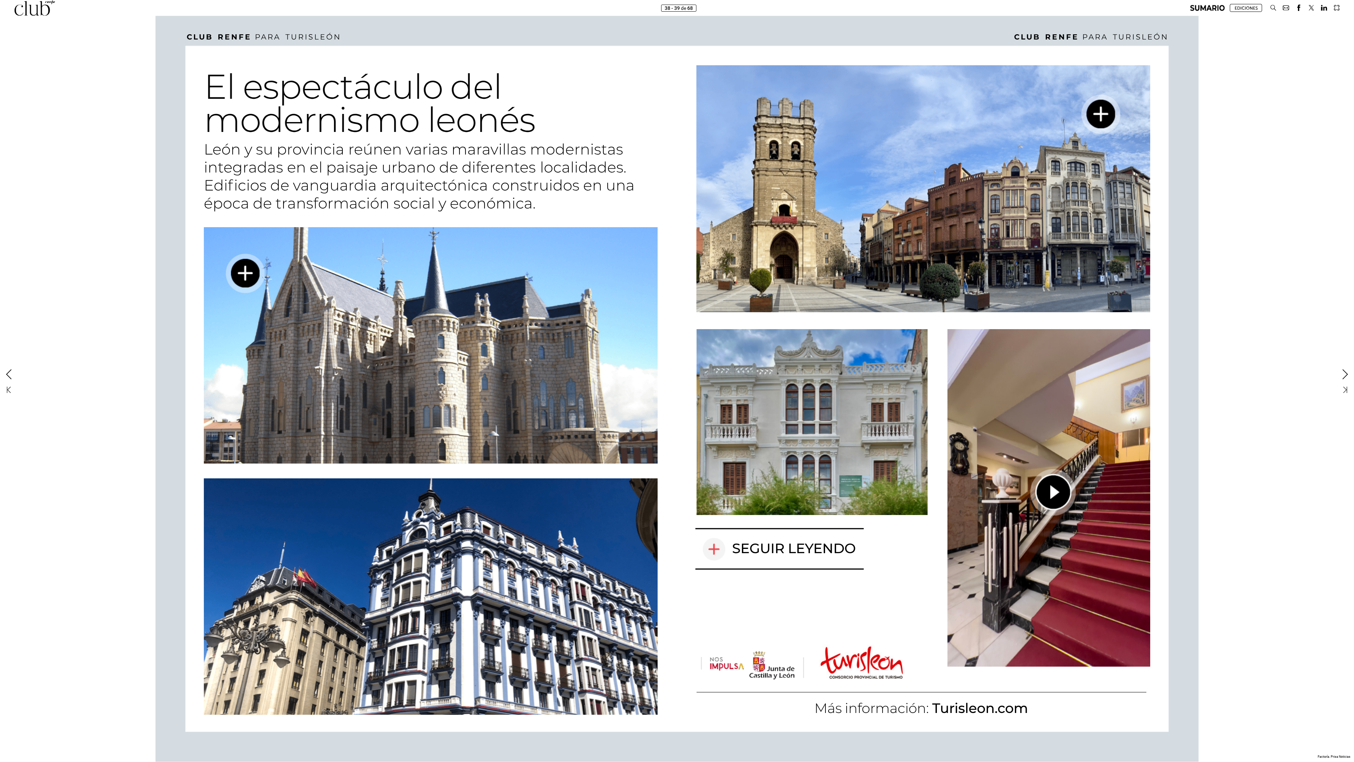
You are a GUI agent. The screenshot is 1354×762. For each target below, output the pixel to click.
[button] (1207, 8)
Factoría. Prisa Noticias (1334, 756)
